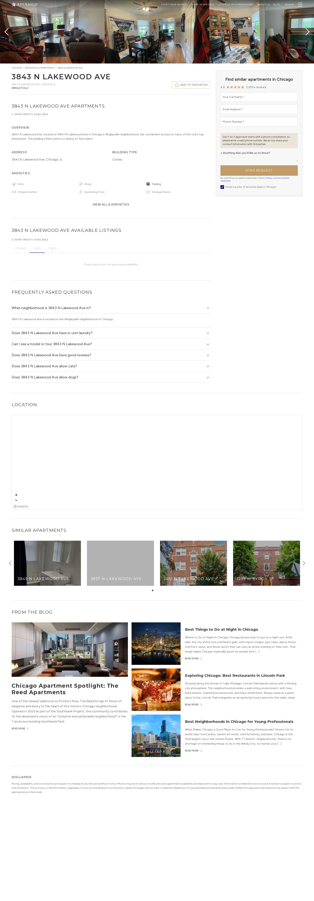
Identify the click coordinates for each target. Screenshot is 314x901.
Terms (261, 178)
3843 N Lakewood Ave (70, 68)
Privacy (268, 178)
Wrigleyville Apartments (40, 68)
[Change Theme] (14, 4)
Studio (20, 248)
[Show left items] (10, 563)
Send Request (259, 170)
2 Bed (52, 248)
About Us (263, 4)
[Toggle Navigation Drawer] (300, 4)
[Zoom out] (16, 500)
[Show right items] (304, 563)
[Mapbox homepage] (21, 506)
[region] (157, 462)
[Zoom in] (16, 495)
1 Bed (37, 248)
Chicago (17, 68)
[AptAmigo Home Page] (26, 4)
